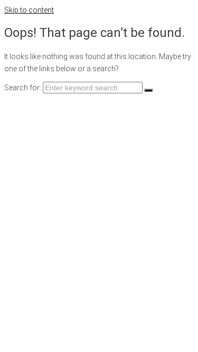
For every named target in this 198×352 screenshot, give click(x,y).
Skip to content (29, 10)
